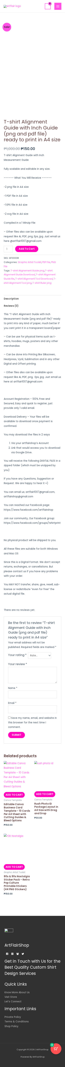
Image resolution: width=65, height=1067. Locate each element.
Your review (17, 664)
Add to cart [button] (14, 795)
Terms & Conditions (17, 1021)
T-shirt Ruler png (41, 282)
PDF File (46, 262)
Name (12, 688)
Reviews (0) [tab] (11, 306)
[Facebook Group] (17, 953)
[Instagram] (12, 953)
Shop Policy (11, 1026)
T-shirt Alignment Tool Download (34, 278)
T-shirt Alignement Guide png (27, 270)
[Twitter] (22, 953)
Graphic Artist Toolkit (29, 262)
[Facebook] (7, 953)
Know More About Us (17, 992)
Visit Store (11, 997)
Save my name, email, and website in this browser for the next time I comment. (32, 722)
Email (12, 703)
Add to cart (27, 249)
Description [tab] (11, 298)
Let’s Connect (13, 1001)
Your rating (17, 655)
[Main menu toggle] (57, 6)
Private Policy (13, 1017)
